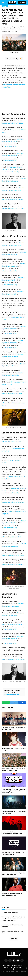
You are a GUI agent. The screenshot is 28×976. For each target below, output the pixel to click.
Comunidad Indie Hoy (10, 146)
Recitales (4, 6)
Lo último (5, 907)
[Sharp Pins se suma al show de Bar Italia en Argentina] (14, 739)
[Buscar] (5, 2)
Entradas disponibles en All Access (13, 209)
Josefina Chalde (6, 31)
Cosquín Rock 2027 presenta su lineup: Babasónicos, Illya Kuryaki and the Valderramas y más (14, 790)
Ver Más (14, 939)
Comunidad (22, 2)
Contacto (6, 967)
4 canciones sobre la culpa (10, 912)
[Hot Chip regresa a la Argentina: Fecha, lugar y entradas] (14, 719)
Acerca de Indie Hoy (17, 965)
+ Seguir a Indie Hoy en (13, 59)
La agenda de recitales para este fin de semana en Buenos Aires (13, 769)
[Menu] (3, 2)
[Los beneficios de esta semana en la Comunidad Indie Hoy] (14, 843)
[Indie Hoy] (12, 2)
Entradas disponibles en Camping (13, 502)
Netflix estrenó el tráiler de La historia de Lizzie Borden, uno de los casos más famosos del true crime (14, 918)
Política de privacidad (17, 967)
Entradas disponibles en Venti (11, 537)
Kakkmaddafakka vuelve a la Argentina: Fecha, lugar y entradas (13, 873)
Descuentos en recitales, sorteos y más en (12, 692)
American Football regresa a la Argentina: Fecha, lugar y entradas (12, 832)
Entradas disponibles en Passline (12, 123)
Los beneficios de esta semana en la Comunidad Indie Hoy (13, 853)
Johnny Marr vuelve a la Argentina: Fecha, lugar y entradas (12, 894)
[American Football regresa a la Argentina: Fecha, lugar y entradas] (14, 823)
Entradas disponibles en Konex (12, 393)
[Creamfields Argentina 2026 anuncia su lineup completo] (14, 802)
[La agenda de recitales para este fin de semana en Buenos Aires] (14, 760)
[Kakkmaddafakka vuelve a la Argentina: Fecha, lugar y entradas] (14, 864)
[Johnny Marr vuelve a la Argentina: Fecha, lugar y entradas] (14, 884)
